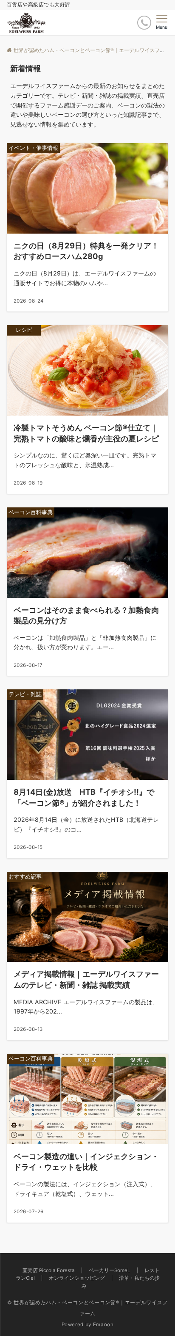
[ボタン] (144, 23)
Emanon (103, 1325)
